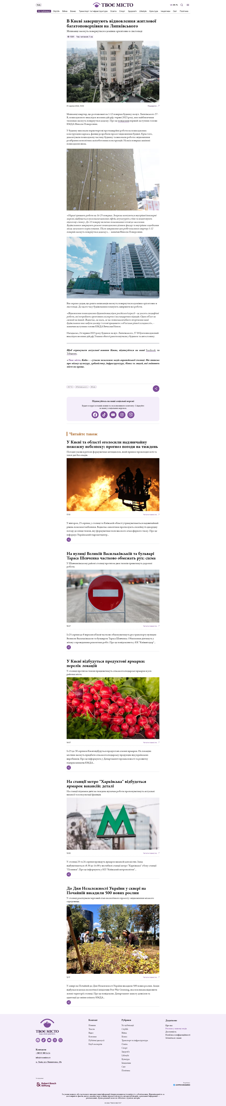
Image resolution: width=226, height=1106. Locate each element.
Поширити (152, 106)
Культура (153, 11)
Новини (92, 1025)
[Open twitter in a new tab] (130, 414)
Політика (184, 11)
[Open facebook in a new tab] (95, 414)
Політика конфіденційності (177, 1034)
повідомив (123, 120)
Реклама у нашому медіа (176, 1028)
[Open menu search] (181, 5)
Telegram (72, 353)
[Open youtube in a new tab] (113, 414)
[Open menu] (188, 5)
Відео (91, 1033)
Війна (64, 11)
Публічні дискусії (96, 1040)
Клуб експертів (95, 1044)
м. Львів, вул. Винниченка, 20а (49, 1062)
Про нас (169, 1025)
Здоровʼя (132, 11)
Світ (175, 11)
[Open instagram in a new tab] (121, 414)
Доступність (170, 1031)
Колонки (93, 1036)
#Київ (93, 387)
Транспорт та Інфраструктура (93, 11)
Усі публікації (44, 11)
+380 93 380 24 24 (43, 1053)
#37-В (70, 387)
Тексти (92, 1029)
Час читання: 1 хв (84, 37)
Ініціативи (165, 11)
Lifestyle (143, 11)
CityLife (56, 11)
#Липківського (82, 387)
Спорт (122, 11)
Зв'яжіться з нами (173, 1037)
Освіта (113, 11)
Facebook (151, 350)
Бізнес (73, 11)
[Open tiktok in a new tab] (104, 414)
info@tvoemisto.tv (43, 1057)
